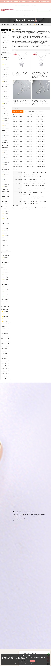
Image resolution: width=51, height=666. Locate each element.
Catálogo (24, 10)
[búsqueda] (49, 10)
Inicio (2, 24)
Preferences (28, 663)
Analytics (23, 663)
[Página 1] (13, 109)
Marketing (34, 663)
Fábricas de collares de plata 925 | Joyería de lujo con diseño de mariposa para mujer (21, 74)
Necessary (18, 663)
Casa (17, 5)
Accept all (32, 660)
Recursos (29, 10)
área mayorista (21, 5)
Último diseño (33, 5)
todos (5, 24)
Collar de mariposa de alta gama (18, 209)
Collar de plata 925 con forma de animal (44, 209)
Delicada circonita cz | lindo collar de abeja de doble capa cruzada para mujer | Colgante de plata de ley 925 (22, 102)
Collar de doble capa (29, 24)
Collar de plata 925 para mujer (31, 209)
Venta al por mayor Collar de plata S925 (15, 24)
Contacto (26, 15)
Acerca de (33, 10)
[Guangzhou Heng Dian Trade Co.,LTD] (3, 10)
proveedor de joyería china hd (18, 207)
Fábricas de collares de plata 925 (31, 207)
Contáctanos (18, 519)
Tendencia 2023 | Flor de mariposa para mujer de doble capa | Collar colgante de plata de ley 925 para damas (40, 102)
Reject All (18, 660)
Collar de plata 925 (43, 207)
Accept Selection (25, 660)
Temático (27, 5)
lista (47, 50)
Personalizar (19, 10)
